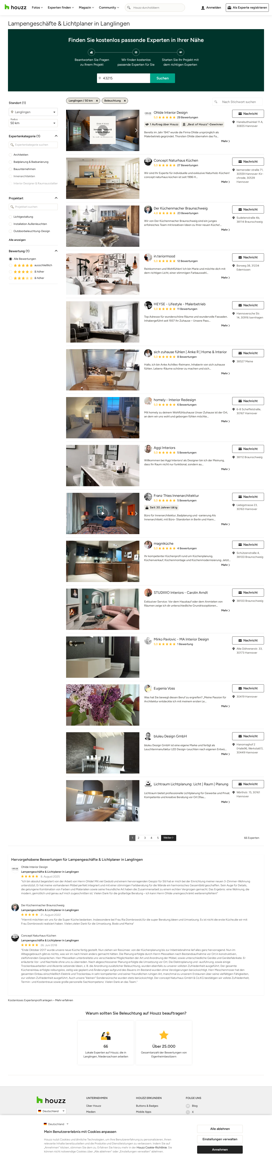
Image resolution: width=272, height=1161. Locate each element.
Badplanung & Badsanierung (31, 162)
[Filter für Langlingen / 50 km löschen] (97, 101)
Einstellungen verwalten (220, 1139)
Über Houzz (93, 1106)
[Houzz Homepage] (15, 6)
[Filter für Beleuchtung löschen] (125, 101)
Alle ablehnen (220, 1129)
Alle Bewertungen (25, 259)
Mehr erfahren (64, 1000)
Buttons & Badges (147, 1106)
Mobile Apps (143, 1112)
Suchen (163, 78)
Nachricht (250, 114)
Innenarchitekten (24, 176)
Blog (195, 1106)
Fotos (36, 7)
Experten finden (59, 7)
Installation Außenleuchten (30, 224)
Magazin (85, 7)
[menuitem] (37, 7)
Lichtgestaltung (23, 216)
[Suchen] (129, 8)
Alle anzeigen (17, 240)
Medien (91, 1112)
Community (107, 7)
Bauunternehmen (25, 169)
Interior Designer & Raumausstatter (36, 183)
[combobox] (155, 8)
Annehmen (220, 1149)
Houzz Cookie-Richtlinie (152, 1147)
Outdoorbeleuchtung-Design (32, 231)
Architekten (21, 154)
